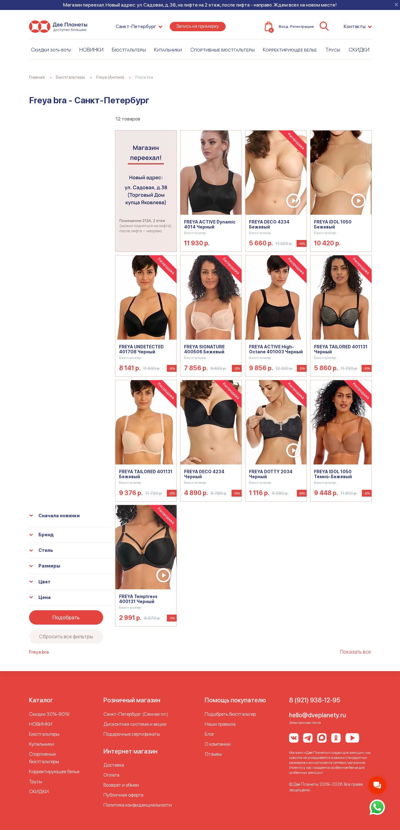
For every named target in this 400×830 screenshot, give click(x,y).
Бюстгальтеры (129, 50)
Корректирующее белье (290, 50)
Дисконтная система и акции (135, 724)
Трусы (332, 50)
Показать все (355, 652)
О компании (218, 744)
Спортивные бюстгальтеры (222, 50)
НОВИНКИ (91, 50)
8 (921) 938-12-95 (314, 700)
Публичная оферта (123, 795)
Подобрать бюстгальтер (230, 714)
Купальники (168, 50)
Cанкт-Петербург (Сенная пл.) (135, 714)
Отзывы (213, 754)
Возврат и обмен (121, 785)
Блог (210, 734)
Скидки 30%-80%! (51, 50)
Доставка (113, 765)
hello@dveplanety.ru (317, 715)
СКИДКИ (359, 50)
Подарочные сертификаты (131, 734)
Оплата (111, 775)
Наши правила (220, 724)
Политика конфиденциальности (137, 805)
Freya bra (39, 652)
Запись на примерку (197, 26)
